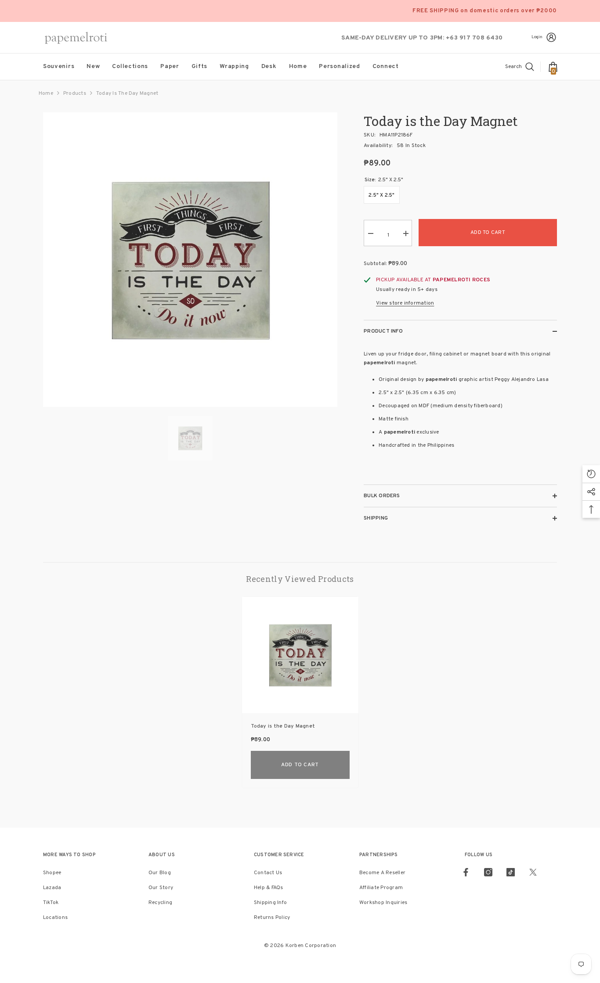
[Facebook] (466, 872)
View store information (405, 303)
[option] (190, 259)
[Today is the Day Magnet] (300, 655)
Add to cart (487, 232)
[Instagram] (488, 872)
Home (46, 93)
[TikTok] (510, 872)
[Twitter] (533, 872)
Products (74, 93)
